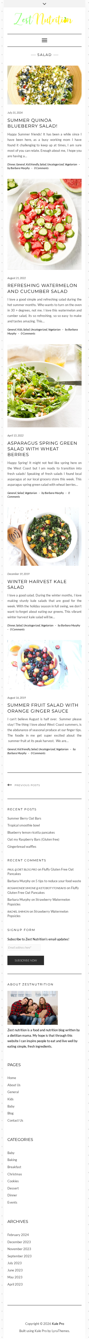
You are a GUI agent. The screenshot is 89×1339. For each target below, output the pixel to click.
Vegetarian (71, 164)
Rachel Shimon (18, 911)
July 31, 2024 (14, 112)
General (20, 164)
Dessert (13, 1188)
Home (11, 1078)
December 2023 (19, 1242)
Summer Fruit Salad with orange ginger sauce (43, 708)
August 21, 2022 (16, 278)
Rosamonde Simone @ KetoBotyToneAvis (36, 888)
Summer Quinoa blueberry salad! (32, 123)
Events (12, 1202)
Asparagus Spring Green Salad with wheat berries (42, 449)
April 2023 (15, 1284)
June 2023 (15, 1270)
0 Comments (41, 168)
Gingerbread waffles (21, 847)
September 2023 (19, 1256)
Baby (11, 1106)
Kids (19, 329)
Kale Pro (58, 1324)
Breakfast (14, 1167)
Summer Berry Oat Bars (24, 818)
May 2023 (14, 1277)
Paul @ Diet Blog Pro (22, 869)
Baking (12, 1160)
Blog (10, 1113)
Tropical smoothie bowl (23, 825)
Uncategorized (55, 164)
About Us (14, 1085)
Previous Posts (27, 785)
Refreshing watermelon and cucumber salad (42, 288)
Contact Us (15, 1120)
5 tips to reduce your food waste (58, 881)
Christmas (14, 1174)
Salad (43, 164)
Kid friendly (32, 164)
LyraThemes (60, 1331)
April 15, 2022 (15, 435)
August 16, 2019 (16, 697)
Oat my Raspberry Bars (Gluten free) (33, 839)
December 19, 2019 (18, 573)
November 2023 (19, 1249)
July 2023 (14, 1263)
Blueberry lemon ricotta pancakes (31, 832)
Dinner (11, 164)
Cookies (13, 1181)
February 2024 (18, 1235)
